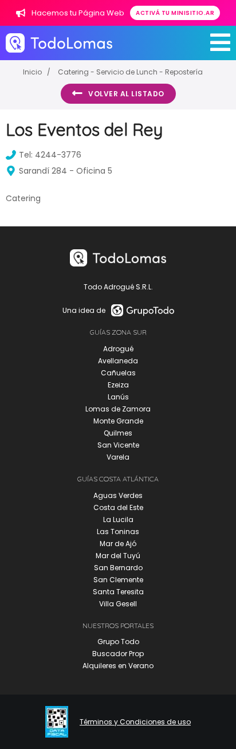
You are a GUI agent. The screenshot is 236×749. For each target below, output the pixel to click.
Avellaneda (118, 361)
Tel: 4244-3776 (50, 155)
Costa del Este (118, 507)
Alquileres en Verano (118, 665)
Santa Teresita (118, 592)
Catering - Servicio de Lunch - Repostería (130, 72)
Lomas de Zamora (118, 409)
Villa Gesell (118, 604)
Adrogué (118, 349)
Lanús (118, 397)
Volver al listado (126, 94)
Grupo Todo (118, 641)
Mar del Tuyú (118, 555)
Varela (118, 457)
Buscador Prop (118, 653)
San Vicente (118, 445)
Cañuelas (118, 373)
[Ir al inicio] (59, 42)
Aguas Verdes (118, 495)
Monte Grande (118, 421)
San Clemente (118, 580)
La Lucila (118, 519)
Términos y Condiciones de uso (135, 722)
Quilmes (118, 433)
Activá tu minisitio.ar (175, 13)
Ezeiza (118, 385)
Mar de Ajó (118, 543)
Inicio (32, 72)
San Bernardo (118, 567)
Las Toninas (118, 531)
